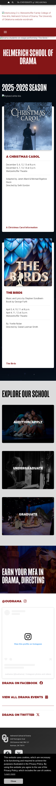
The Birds (14, 292)
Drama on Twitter (19, 714)
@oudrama (13, 601)
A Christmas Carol (23, 156)
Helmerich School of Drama (20, 736)
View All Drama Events (23, 697)
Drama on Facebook (21, 683)
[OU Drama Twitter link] (18, 753)
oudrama (9, 674)
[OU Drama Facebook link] (7, 753)
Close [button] (13, 781)
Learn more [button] (9, 774)
